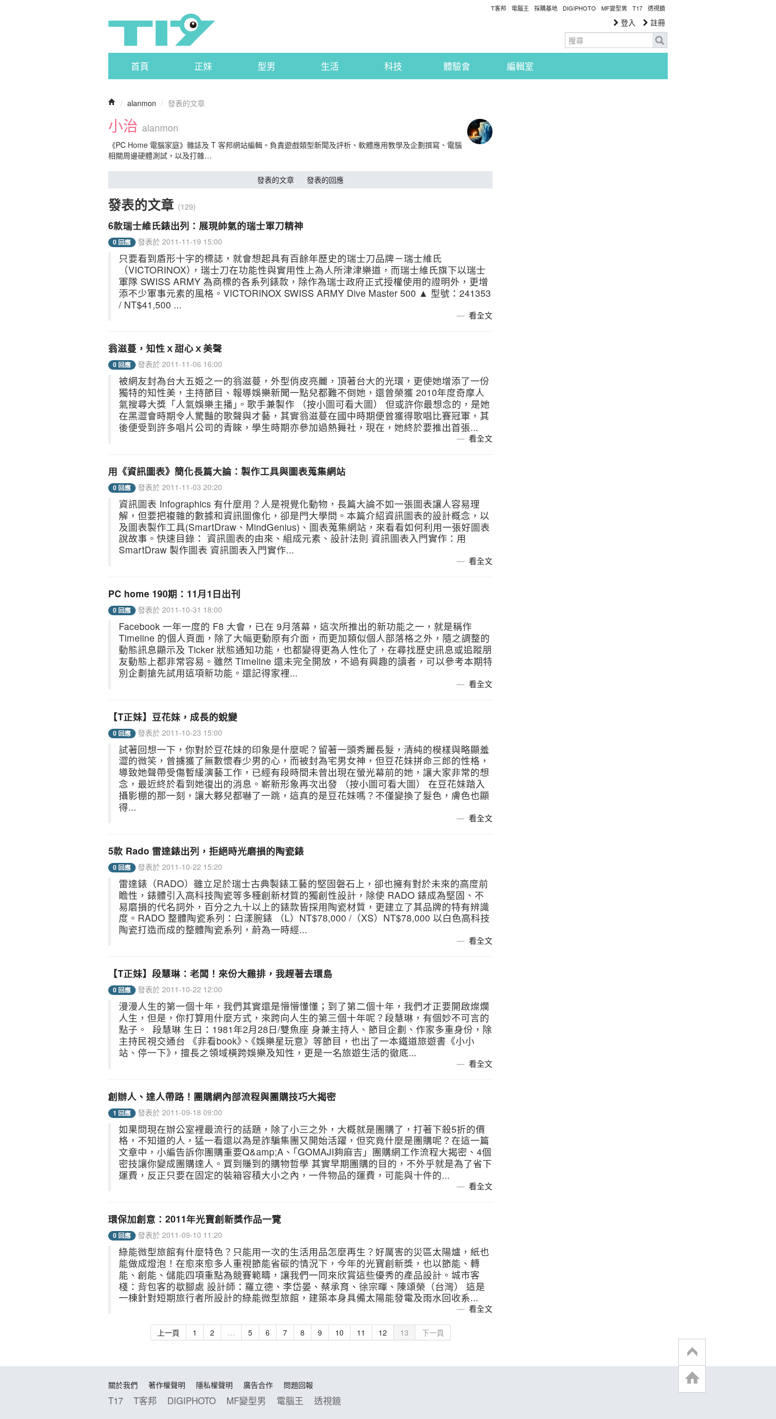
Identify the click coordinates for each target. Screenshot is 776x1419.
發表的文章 (275, 179)
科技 (393, 66)
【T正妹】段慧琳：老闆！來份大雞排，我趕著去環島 (220, 973)
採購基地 (545, 8)
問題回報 (298, 1384)
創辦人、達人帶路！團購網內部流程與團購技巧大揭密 (222, 1096)
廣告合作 (258, 1384)
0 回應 (122, 242)
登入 (627, 22)
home (692, 1379)
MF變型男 (614, 8)
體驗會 (456, 66)
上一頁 (168, 1332)
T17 (161, 29)
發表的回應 (325, 179)
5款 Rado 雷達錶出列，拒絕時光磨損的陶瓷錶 (206, 850)
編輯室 (520, 66)
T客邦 (498, 8)
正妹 (203, 66)
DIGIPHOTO (579, 8)
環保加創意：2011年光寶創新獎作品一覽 (194, 1218)
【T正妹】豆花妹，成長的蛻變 (173, 716)
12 (382, 1332)
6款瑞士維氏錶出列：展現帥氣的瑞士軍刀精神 (206, 225)
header (692, 1352)
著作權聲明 (166, 1384)
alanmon (141, 103)
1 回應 (122, 1112)
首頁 (140, 66)
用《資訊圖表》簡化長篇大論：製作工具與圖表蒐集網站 (227, 470)
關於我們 (123, 1384)
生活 (330, 66)
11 (361, 1332)
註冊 (656, 22)
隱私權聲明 (214, 1384)
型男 (267, 66)
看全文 (481, 315)
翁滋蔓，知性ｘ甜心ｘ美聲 (165, 347)
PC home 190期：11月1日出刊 (174, 593)
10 (339, 1332)
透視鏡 (656, 8)
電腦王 (520, 8)
